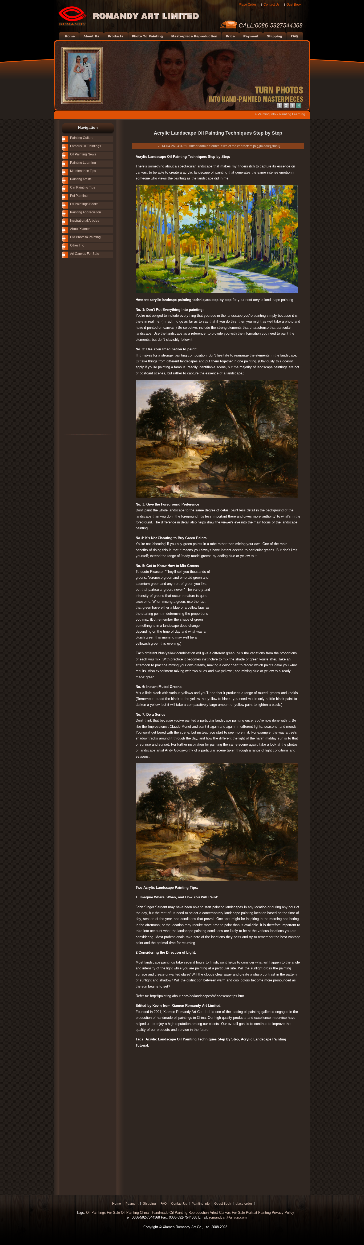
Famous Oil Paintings (85, 146)
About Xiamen (80, 229)
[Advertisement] (80, 350)
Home (116, 1203)
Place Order (247, 4)
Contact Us (272, 4)
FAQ (163, 1203)
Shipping (149, 1203)
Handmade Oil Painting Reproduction (180, 1213)
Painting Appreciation (85, 212)
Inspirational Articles (84, 220)
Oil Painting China (135, 1213)
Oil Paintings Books (84, 204)
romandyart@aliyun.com (228, 1217)
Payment (132, 1203)
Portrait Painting (258, 1213)
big (256, 146)
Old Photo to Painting (85, 237)
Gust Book (293, 4)
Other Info (77, 245)
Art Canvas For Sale (84, 254)
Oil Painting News (83, 154)
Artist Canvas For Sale (227, 1213)
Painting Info (267, 114)
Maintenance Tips (83, 171)
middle (265, 146)
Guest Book (222, 1203)
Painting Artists (80, 179)
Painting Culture (82, 138)
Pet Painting (79, 196)
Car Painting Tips (82, 187)
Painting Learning (292, 114)
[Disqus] (218, 1119)
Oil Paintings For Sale (103, 1213)
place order (244, 1203)
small (275, 146)
